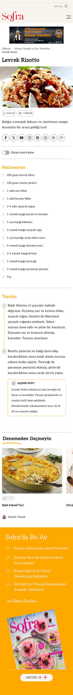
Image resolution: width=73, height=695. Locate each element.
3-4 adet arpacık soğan (21, 206)
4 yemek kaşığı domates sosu (25, 245)
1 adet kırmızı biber (19, 198)
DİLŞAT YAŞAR (16, 517)
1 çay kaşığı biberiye (19, 222)
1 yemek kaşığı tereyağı (21, 261)
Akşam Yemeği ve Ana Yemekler (32, 48)
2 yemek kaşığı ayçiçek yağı (24, 230)
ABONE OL (34, 677)
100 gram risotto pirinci (21, 183)
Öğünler (6, 48)
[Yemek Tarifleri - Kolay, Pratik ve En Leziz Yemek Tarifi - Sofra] (13, 16)
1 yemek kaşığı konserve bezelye (27, 214)
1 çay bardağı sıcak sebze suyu (26, 238)
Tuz (9, 277)
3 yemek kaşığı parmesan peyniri (27, 269)
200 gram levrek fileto (21, 175)
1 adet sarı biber (17, 191)
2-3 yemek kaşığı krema (22, 253)
